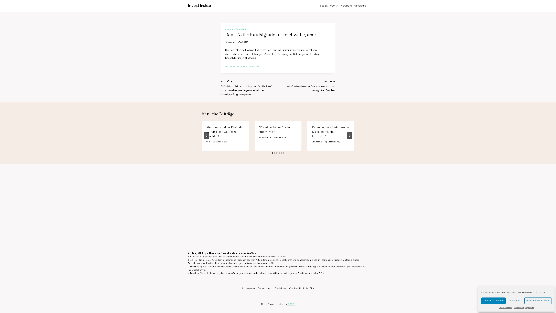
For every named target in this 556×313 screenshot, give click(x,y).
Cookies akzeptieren (493, 300)
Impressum (529, 308)
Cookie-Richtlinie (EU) (301, 288)
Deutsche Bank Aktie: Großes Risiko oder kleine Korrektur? (330, 132)
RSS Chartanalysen (235, 29)
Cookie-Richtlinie (505, 308)
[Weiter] (349, 135)
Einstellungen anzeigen (538, 300)
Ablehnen (515, 300)
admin (232, 42)
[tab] (272, 153)
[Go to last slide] (206, 135)
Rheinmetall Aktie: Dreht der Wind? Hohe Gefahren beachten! (225, 132)
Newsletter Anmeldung (353, 5)
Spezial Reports (329, 5)
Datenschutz (519, 308)
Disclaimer (280, 288)
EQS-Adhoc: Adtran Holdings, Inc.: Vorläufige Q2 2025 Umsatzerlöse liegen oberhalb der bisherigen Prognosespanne (247, 88)
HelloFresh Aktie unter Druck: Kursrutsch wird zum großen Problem (310, 86)
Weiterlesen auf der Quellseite (242, 66)
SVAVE (291, 304)
